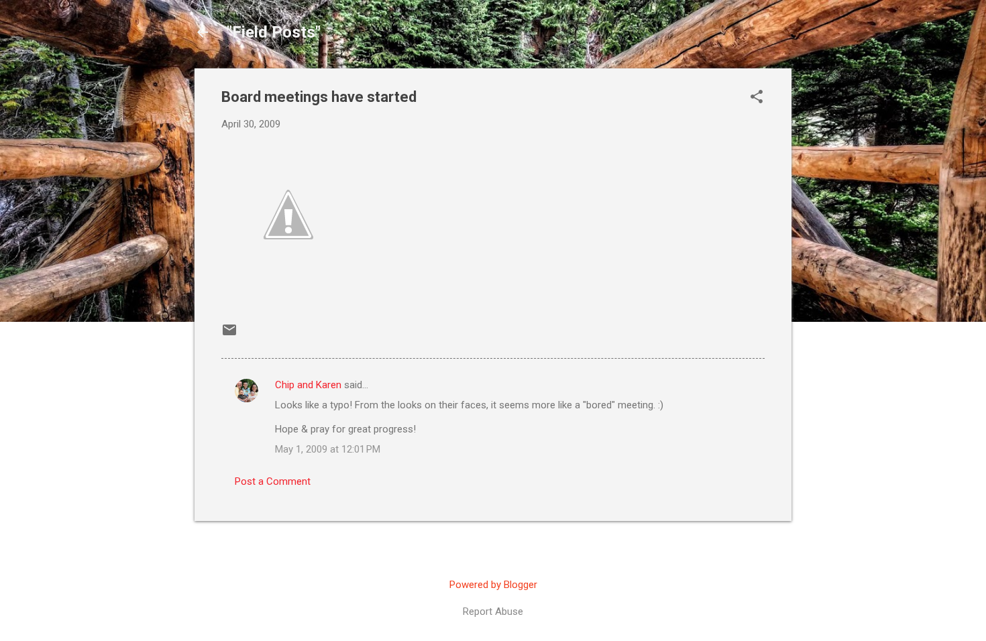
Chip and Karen (308, 385)
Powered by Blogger (493, 585)
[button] (757, 98)
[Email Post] (229, 335)
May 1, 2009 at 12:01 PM (327, 449)
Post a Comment (273, 481)
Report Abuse (493, 611)
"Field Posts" (274, 32)
